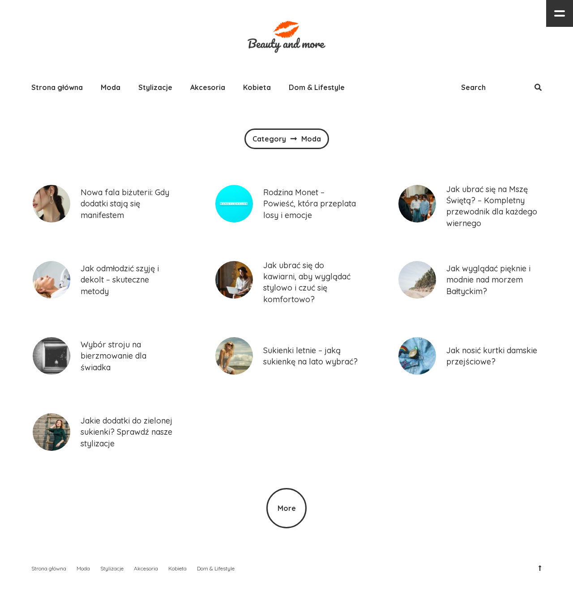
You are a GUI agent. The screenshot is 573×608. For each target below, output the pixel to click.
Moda (110, 87)
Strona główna (57, 87)
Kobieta (257, 87)
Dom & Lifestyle (317, 87)
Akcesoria (207, 87)
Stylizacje (155, 87)
